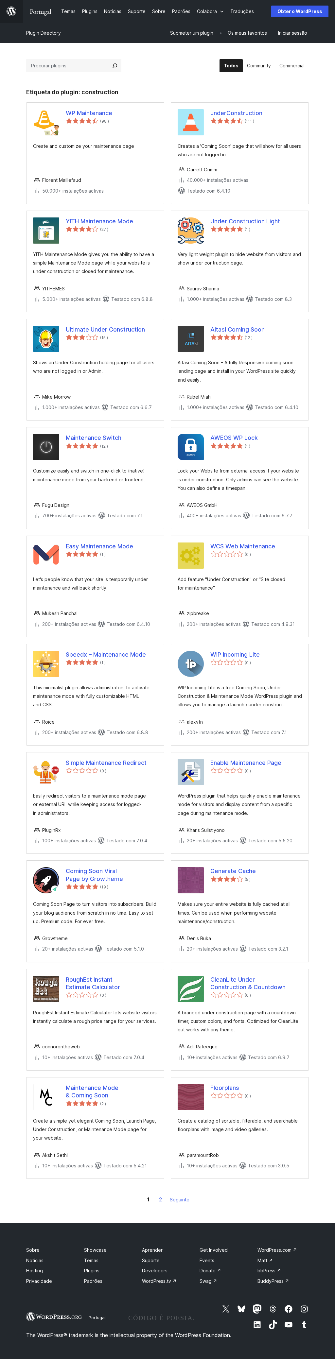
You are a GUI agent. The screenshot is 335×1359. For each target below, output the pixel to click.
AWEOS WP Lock (234, 437)
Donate (210, 1270)
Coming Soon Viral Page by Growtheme (94, 875)
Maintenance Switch (93, 437)
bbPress (269, 1270)
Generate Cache (233, 871)
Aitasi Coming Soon (237, 329)
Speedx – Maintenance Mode (106, 654)
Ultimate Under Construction (105, 329)
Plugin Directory (43, 33)
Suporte (151, 1260)
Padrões (93, 1281)
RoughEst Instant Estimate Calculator (93, 983)
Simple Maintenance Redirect (106, 762)
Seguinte (179, 1199)
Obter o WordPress (299, 11)
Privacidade (39, 1281)
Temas (91, 1260)
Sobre (33, 1250)
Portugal (97, 1317)
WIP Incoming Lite (235, 654)
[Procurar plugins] (114, 65)
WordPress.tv (159, 1281)
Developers (155, 1270)
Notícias (35, 1260)
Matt (265, 1260)
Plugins (91, 1270)
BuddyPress (273, 1281)
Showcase (95, 1250)
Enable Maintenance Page (245, 762)
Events (207, 1260)
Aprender (152, 1250)
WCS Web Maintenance (242, 546)
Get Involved (214, 1250)
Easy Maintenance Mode (99, 546)
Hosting (34, 1270)
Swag (208, 1281)
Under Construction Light (245, 221)
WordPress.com (277, 1250)
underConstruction (236, 113)
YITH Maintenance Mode (99, 221)
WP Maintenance (89, 113)
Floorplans (224, 1087)
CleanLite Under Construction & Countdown (248, 983)
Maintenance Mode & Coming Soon (92, 1091)
